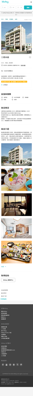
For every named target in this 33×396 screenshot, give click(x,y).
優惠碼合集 (4, 327)
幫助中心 (3, 317)
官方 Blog (4, 330)
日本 (2, 19)
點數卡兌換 (4, 336)
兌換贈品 (3, 334)
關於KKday (4, 311)
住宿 (16, 19)
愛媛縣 (11, 19)
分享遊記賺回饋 (5, 338)
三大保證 (3, 329)
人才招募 (3, 355)
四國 (6, 19)
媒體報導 (3, 319)
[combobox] (12, 7)
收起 (2, 266)
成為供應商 (4, 346)
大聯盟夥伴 (4, 354)
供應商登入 (4, 348)
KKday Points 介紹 (6, 332)
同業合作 (3, 352)
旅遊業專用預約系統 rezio (8, 350)
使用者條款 (4, 313)
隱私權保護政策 (5, 315)
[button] (28, 7)
